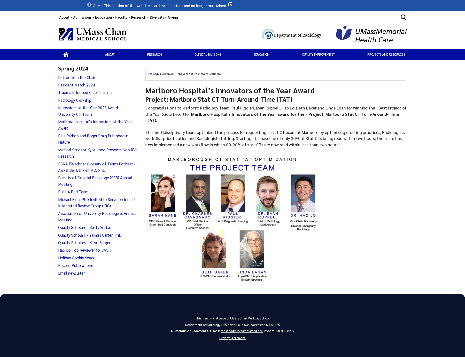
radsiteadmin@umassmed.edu (242, 331)
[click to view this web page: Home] (66, 54)
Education (261, 54)
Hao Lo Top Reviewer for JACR (84, 250)
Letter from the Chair (76, 77)
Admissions (82, 17)
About (64, 17)
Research (154, 54)
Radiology (154, 74)
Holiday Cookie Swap (76, 257)
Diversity (157, 17)
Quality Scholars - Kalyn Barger (84, 242)
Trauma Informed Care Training (85, 92)
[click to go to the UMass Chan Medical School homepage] (92, 35)
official (213, 318)
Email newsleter (71, 273)
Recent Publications (75, 265)
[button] (232, 5)
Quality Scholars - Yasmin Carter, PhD (90, 235)
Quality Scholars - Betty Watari (84, 227)
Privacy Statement (232, 338)
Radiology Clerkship (74, 100)
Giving (173, 17)
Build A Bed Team (73, 191)
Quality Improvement (318, 54)
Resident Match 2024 (76, 84)
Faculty (121, 17)
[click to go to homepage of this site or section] (247, 35)
